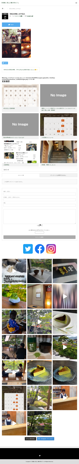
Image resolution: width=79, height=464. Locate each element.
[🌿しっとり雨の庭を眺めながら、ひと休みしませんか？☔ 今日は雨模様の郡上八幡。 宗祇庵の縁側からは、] (65, 347)
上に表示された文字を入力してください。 (39, 230)
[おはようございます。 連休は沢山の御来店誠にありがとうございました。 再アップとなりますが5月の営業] (14, 398)
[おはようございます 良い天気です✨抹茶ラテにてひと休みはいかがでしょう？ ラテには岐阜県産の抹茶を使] (14, 423)
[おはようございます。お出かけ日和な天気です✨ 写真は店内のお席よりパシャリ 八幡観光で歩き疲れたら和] (39, 423)
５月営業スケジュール (47, 137)
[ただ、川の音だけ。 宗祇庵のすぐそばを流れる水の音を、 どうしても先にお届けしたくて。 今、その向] (14, 271)
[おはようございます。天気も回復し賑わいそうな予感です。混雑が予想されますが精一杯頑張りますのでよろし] (65, 398)
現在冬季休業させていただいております (13, 137)
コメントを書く (19, 16)
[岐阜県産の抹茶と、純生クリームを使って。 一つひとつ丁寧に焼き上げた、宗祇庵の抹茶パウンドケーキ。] (65, 271)
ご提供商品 (6, 164)
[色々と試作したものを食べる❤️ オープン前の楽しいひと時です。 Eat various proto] (14, 372)
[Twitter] (39, 455)
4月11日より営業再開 (9, 108)
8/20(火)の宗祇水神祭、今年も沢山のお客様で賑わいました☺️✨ (21, 69)
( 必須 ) (6, 191)
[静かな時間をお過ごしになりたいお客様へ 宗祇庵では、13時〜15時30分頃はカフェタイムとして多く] (39, 271)
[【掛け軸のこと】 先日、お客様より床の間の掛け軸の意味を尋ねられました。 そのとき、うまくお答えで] (39, 296)
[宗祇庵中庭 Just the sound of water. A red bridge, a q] (39, 322)
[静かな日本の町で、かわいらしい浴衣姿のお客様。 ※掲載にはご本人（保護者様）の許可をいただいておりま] (14, 322)
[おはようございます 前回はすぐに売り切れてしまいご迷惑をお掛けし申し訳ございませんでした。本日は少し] (39, 372)
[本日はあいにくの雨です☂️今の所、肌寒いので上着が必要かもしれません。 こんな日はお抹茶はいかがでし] (39, 398)
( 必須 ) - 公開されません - (11, 197)
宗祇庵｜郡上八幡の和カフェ (10, 2)
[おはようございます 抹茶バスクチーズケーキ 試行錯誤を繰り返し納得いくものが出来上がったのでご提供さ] (65, 372)
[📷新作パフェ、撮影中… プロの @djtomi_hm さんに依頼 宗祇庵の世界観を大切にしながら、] (14, 347)
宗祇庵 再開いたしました (48, 164)
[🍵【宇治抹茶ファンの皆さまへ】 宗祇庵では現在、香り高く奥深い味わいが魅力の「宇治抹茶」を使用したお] (39, 347)
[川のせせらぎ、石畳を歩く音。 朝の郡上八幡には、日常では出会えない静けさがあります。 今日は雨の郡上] (65, 296)
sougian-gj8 (30, 16)
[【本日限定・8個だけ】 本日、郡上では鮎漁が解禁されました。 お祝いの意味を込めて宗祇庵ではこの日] (65, 322)
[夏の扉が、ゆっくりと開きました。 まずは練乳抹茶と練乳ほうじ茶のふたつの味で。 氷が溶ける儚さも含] (14, 296)
